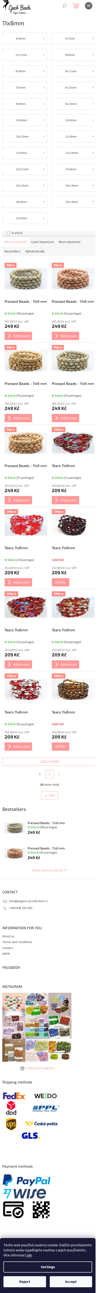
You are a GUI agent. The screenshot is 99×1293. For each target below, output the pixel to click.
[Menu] (88, 5)
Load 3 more (49, 761)
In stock (17, 233)
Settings (48, 1267)
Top (51, 795)
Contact (7, 948)
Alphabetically (35, 251)
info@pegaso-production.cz (28, 901)
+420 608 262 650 (20, 908)
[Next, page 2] (49, 774)
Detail (60, 582)
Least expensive (42, 242)
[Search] (64, 5)
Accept (71, 1281)
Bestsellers (12, 251)
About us (8, 936)
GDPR (6, 954)
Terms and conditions (17, 942)
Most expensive (70, 242)
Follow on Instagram (40, 1068)
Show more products (47, 870)
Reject (24, 1281)
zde (29, 1255)
